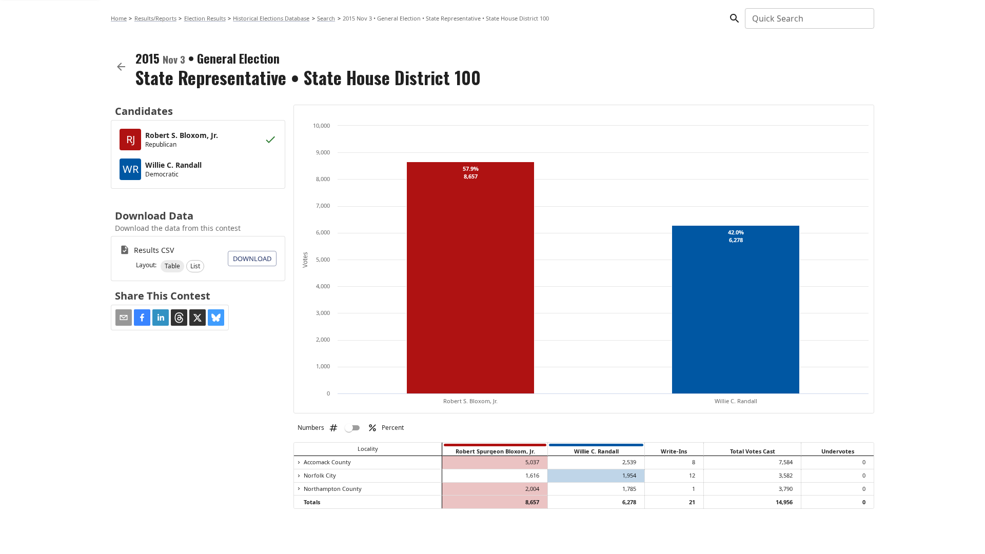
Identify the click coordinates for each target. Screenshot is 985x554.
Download (252, 258)
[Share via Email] (123, 317)
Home (119, 18)
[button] (172, 266)
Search (326, 18)
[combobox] (809, 18)
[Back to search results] (121, 66)
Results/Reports (155, 18)
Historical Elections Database (271, 18)
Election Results (205, 18)
